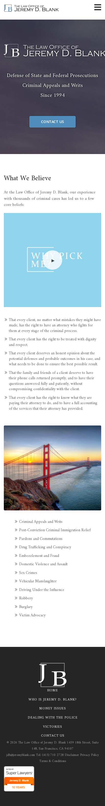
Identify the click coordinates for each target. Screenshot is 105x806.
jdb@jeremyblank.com (20, 755)
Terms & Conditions (52, 761)
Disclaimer (72, 755)
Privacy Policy (89, 755)
